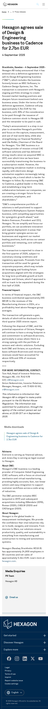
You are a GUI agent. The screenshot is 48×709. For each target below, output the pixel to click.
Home (4, 12)
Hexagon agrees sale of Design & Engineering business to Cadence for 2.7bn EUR (25, 436)
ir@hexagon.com (15, 380)
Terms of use (10, 674)
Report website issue (14, 681)
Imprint (8, 677)
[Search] (38, 4)
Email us (14, 597)
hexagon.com (9, 561)
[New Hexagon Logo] (20, 624)
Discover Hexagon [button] (13, 642)
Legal (7, 667)
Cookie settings (11, 684)
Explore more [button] (11, 649)
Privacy (8, 671)
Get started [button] (10, 635)
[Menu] (43, 4)
